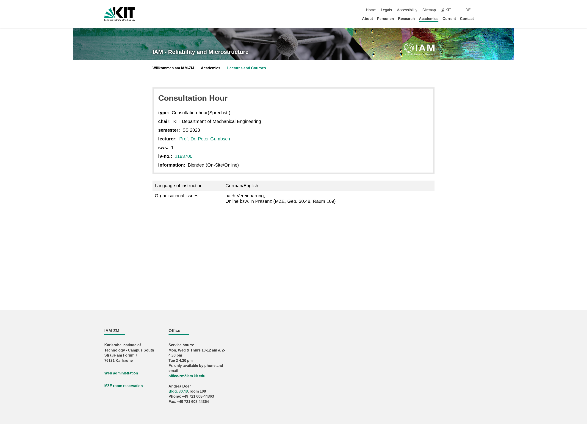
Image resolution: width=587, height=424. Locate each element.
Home (371, 10)
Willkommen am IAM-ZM (173, 68)
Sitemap (429, 10)
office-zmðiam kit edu (187, 376)
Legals (386, 10)
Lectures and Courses (246, 68)
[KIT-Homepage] (119, 14)
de (468, 10)
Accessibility (407, 10)
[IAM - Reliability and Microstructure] (419, 49)
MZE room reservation (123, 386)
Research (406, 19)
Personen (385, 19)
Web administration (121, 373)
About (367, 19)
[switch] (481, 10)
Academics (428, 19)
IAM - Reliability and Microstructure (200, 52)
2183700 (183, 156)
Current (449, 19)
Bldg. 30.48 (178, 391)
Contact (467, 19)
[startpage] (481, 18)
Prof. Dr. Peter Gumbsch (204, 138)
